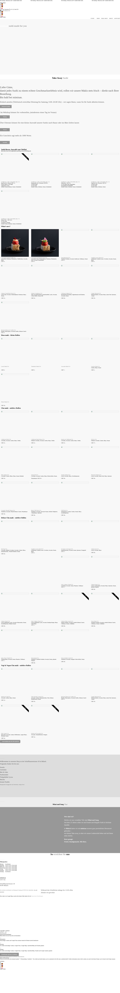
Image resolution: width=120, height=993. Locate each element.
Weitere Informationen (19, 956)
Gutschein (5, 142)
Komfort (22, 945)
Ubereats (5, 129)
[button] (60, 870)
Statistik (26, 950)
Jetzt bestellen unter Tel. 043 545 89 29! (10, 741)
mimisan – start (3, 932)
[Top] (0, 962)
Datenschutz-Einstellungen (37, 896)
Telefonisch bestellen (6, 106)
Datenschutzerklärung (5, 956)
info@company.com (5, 10)
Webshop (5, 116)
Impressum (12, 956)
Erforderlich (19, 940)
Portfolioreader (3, 933)
